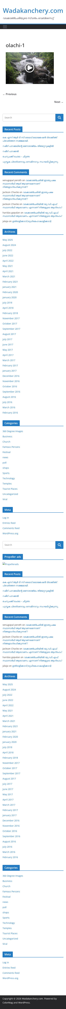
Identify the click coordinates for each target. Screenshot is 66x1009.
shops (6, 467)
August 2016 (9, 396)
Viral (5, 499)
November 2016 (11, 381)
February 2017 (10, 365)
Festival (7, 452)
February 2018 (10, 313)
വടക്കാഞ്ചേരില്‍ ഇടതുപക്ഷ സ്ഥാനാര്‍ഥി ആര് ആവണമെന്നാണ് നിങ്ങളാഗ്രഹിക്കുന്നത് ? (29, 183)
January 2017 (9, 370)
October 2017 (10, 323)
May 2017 (8, 349)
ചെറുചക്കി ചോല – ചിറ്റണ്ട (16, 156)
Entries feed (9, 522)
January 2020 (9, 297)
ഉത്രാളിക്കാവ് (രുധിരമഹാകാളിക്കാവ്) (31, 221)
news (5, 457)
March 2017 (9, 360)
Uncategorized (10, 494)
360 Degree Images (13, 431)
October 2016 (10, 386)
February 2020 (10, 292)
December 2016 (11, 375)
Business (7, 436)
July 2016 (7, 402)
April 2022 (8, 260)
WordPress (24, 1002)
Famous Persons (11, 446)
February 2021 (10, 281)
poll (5, 462)
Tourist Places (10, 488)
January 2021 (9, 286)
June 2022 (8, 255)
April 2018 (8, 307)
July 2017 (7, 339)
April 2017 (8, 354)
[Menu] (5, 26)
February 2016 (10, 412)
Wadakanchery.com (33, 10)
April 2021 (8, 271)
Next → (58, 102)
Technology (9, 478)
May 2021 (8, 265)
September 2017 (11, 328)
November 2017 (11, 318)
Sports (6, 473)
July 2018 (7, 302)
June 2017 (8, 344)
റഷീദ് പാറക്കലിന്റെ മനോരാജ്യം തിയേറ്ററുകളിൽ (28, 145)
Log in (6, 517)
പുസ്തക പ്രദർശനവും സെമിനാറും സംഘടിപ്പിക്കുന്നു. (30, 161)
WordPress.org (10, 533)
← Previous (9, 94)
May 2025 (8, 239)
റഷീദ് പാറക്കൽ (11, 151)
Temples (7, 483)
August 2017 (9, 334)
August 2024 (9, 244)
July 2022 (7, 250)
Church (6, 441)
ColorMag (8, 1002)
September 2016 (11, 391)
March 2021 (9, 276)
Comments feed (11, 528)
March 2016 (9, 407)
